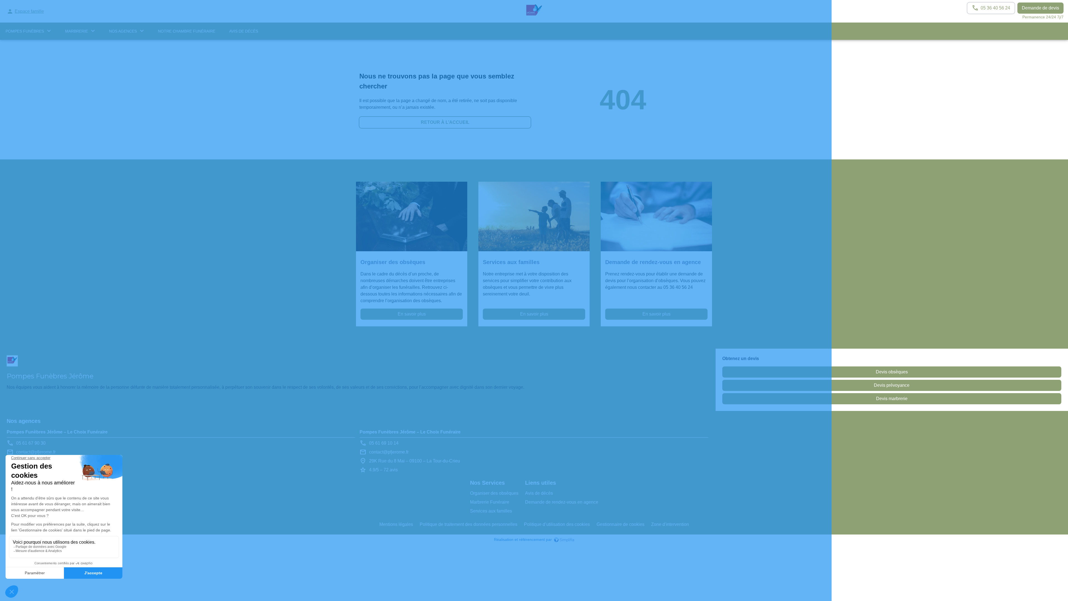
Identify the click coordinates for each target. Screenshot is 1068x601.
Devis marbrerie (892, 398)
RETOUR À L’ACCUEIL (445, 122)
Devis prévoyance (891, 385)
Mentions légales (396, 524)
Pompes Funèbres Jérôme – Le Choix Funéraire (57, 432)
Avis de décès (243, 31)
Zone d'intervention (670, 524)
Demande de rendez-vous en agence (561, 502)
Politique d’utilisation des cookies (557, 524)
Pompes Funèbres (25, 31)
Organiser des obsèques (494, 493)
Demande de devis (1040, 8)
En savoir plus (412, 314)
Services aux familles (491, 511)
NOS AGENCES (123, 31)
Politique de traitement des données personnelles (468, 524)
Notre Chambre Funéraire (186, 31)
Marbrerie (76, 31)
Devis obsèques (892, 372)
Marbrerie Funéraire (489, 502)
